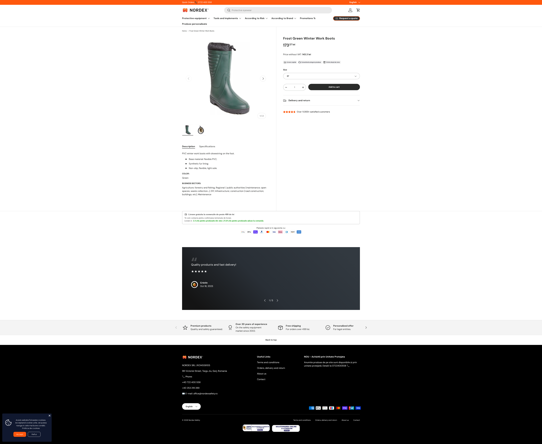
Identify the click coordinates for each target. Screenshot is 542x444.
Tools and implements (226, 18)
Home (184, 31)
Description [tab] (188, 146)
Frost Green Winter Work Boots (201, 31)
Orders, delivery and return (271, 368)
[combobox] (278, 10)
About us (261, 373)
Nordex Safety (194, 420)
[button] (358, 10)
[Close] (49, 415)
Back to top (271, 340)
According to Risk (255, 18)
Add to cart (334, 87)
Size (285, 69)
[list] (225, 78)
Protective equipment (194, 18)
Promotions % (307, 18)
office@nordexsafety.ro (205, 393)
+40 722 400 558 (191, 382)
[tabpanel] (225, 175)
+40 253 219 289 (190, 387)
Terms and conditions (268, 362)
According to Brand (282, 18)
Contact (261, 379)
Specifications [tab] (207, 146)
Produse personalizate (194, 23)
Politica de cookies (31, 428)
